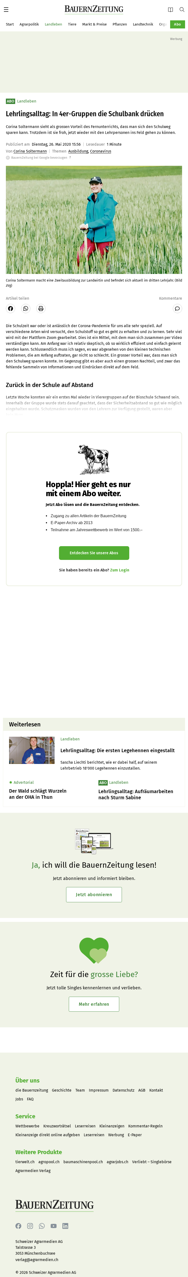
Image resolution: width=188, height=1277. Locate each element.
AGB (141, 1090)
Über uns (27, 1081)
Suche (184, 9)
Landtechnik (143, 24)
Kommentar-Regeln (145, 1126)
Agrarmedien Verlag (32, 1170)
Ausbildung (78, 151)
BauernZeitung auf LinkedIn (65, 1226)
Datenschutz (123, 1090)
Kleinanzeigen (111, 1126)
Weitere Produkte (38, 1152)
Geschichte (61, 1090)
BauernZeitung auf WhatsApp (42, 1226)
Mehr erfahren (94, 1004)
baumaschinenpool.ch (83, 1162)
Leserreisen (85, 1126)
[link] (119, 751)
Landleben (53, 24)
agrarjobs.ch (117, 1162)
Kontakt (156, 1090)
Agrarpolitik (29, 24)
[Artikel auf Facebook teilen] (10, 308)
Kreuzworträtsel (57, 1126)
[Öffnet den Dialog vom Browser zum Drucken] (41, 308)
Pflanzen (120, 24)
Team (80, 1090)
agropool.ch (48, 1162)
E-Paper (172, 9)
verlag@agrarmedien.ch (36, 1259)
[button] (6, 9)
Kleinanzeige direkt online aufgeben (47, 1135)
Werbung (116, 1135)
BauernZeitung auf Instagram (30, 1226)
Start (10, 24)
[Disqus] (94, 651)
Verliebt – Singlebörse (152, 1162)
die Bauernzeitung (31, 1090)
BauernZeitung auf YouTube (54, 1226)
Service (25, 1116)
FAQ (30, 1099)
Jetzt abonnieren (94, 894)
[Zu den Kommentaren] (177, 308)
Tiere (72, 24)
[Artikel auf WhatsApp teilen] (25, 308)
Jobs (19, 1099)
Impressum (99, 1090)
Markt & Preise (94, 24)
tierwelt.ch (25, 1162)
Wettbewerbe (27, 1126)
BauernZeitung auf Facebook (18, 1226)
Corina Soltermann (30, 151)
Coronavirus (100, 151)
